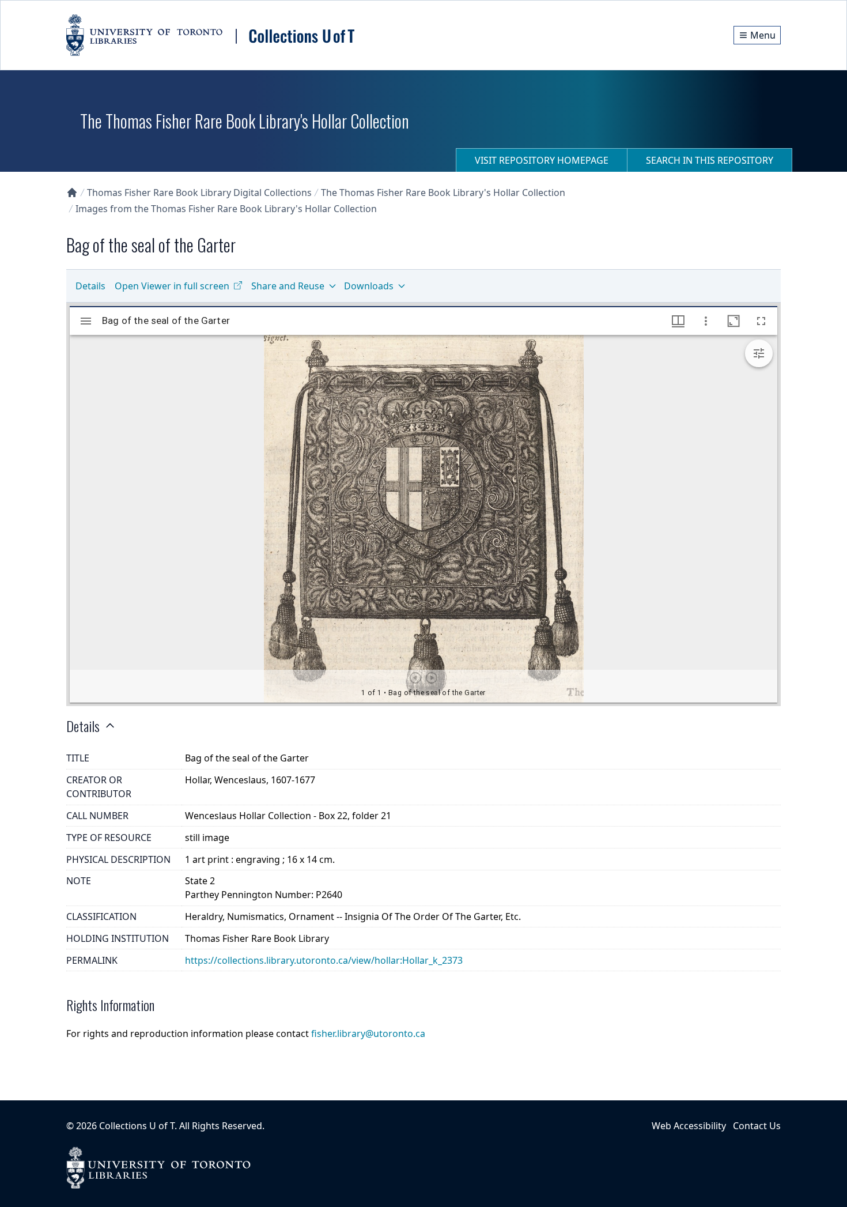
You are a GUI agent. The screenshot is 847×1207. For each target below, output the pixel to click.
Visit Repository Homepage (541, 160)
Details (90, 286)
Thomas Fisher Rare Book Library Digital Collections (199, 192)
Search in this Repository (709, 160)
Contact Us (757, 1125)
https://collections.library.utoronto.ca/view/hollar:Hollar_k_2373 (324, 960)
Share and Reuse (287, 286)
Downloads (369, 286)
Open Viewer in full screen (172, 286)
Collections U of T (137, 1125)
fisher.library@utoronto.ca (368, 1033)
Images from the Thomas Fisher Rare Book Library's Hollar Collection (226, 208)
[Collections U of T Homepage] (72, 192)
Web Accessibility (689, 1125)
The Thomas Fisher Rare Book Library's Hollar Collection (443, 192)
